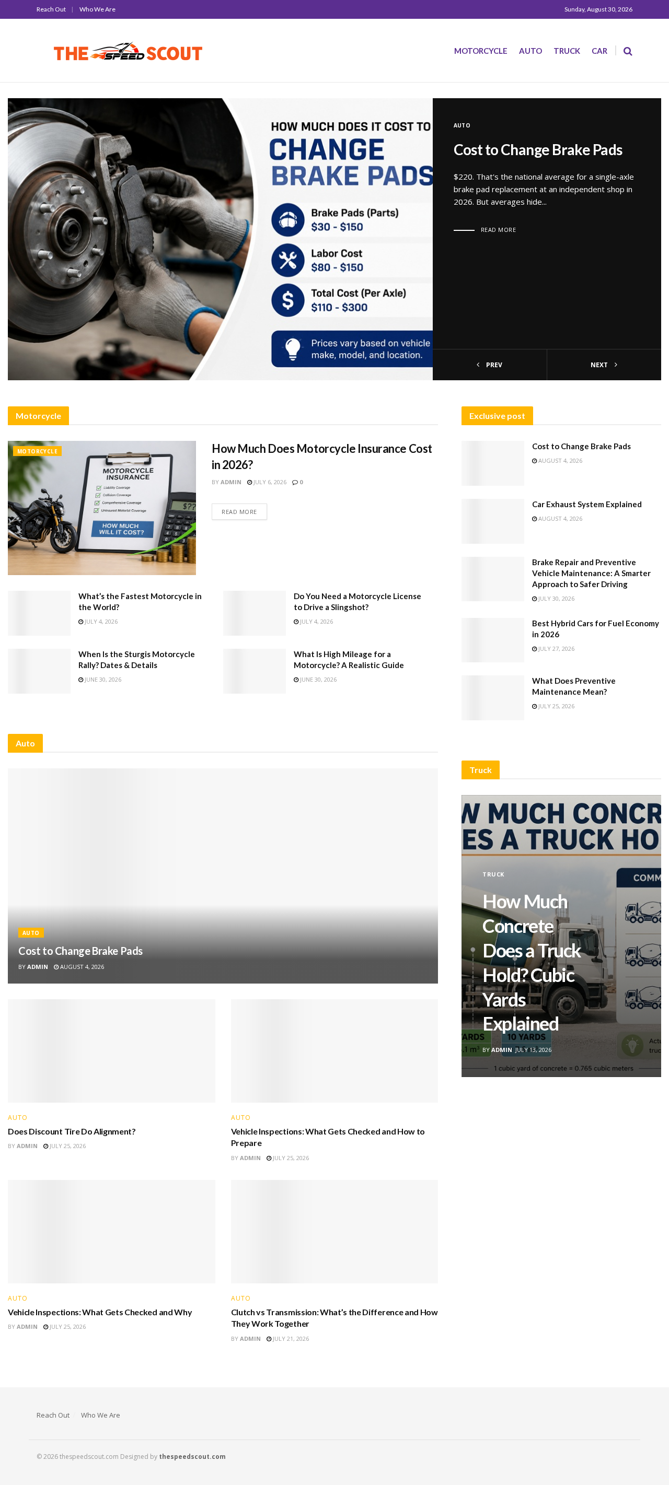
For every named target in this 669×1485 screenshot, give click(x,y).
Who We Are (97, 9)
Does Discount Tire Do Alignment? (72, 1131)
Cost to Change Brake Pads (538, 149)
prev (493, 364)
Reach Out (51, 9)
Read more (498, 229)
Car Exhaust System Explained (587, 504)
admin (231, 482)
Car (599, 50)
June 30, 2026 (102, 679)
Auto (530, 50)
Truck (566, 50)
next (600, 364)
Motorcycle (480, 50)
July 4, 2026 (100, 621)
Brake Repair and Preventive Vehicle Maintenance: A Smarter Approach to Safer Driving (591, 573)
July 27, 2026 (555, 648)
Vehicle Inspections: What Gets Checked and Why (100, 1312)
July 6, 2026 (269, 482)
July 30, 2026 (555, 598)
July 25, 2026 (67, 1146)
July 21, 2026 (290, 1338)
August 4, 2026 (81, 966)
